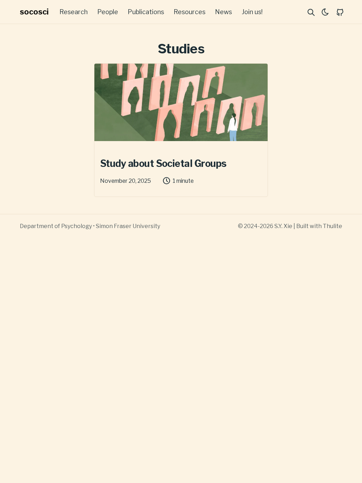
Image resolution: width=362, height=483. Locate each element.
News (223, 12)
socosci (34, 11)
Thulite (332, 226)
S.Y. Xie (283, 226)
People (107, 12)
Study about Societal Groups (163, 163)
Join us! (252, 12)
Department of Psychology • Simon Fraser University (90, 226)
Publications (146, 12)
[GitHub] (340, 11)
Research (73, 12)
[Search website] (311, 12)
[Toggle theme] (325, 12)
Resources (189, 12)
